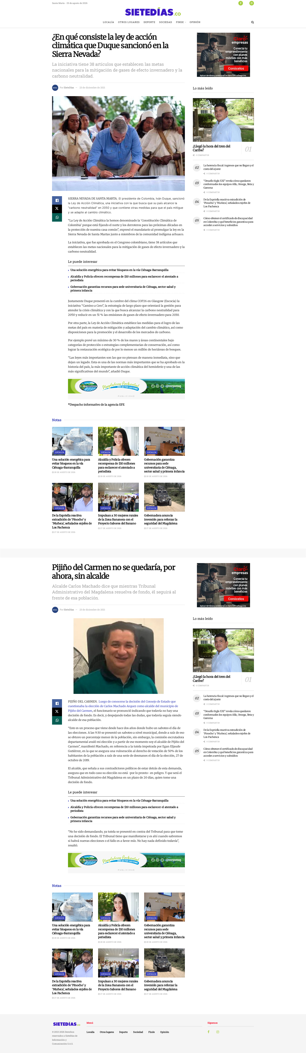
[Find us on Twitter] (246, 3)
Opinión (195, 22)
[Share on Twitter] (57, 209)
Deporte (149, 22)
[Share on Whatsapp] (57, 217)
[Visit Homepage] (153, 11)
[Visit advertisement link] (126, 386)
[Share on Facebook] (57, 200)
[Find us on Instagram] (251, 3)
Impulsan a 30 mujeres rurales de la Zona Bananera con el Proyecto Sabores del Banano (118, 519)
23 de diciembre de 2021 (92, 87)
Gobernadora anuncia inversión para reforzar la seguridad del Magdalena (160, 519)
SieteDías (69, 87)
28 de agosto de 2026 (64, 472)
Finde (180, 22)
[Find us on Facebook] (240, 3)
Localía (108, 22)
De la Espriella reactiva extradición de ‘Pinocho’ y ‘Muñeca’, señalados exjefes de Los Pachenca (226, 203)
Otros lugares (129, 22)
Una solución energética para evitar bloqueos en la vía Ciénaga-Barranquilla (119, 270)
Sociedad (165, 22)
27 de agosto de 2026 (64, 532)
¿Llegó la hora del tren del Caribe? (211, 148)
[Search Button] (252, 22)
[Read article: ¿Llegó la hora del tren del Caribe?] (223, 120)
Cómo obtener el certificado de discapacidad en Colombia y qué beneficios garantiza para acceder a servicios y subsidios (228, 222)
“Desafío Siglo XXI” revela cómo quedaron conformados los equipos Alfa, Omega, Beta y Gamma (228, 184)
